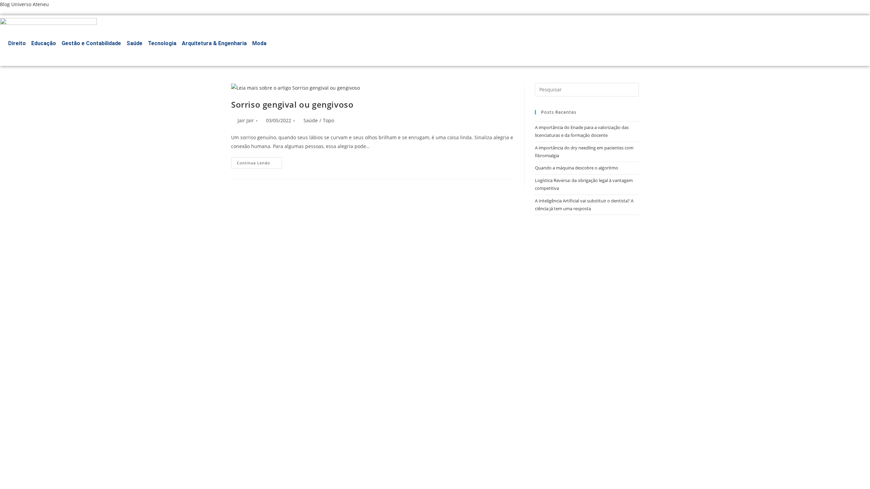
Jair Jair (246, 120)
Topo (328, 120)
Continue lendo (259, 164)
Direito (17, 43)
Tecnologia (162, 43)
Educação (43, 43)
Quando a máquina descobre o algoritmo (576, 168)
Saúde (134, 43)
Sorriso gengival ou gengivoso (292, 104)
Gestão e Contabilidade (91, 43)
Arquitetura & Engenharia (214, 43)
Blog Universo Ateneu (24, 4)
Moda (259, 43)
